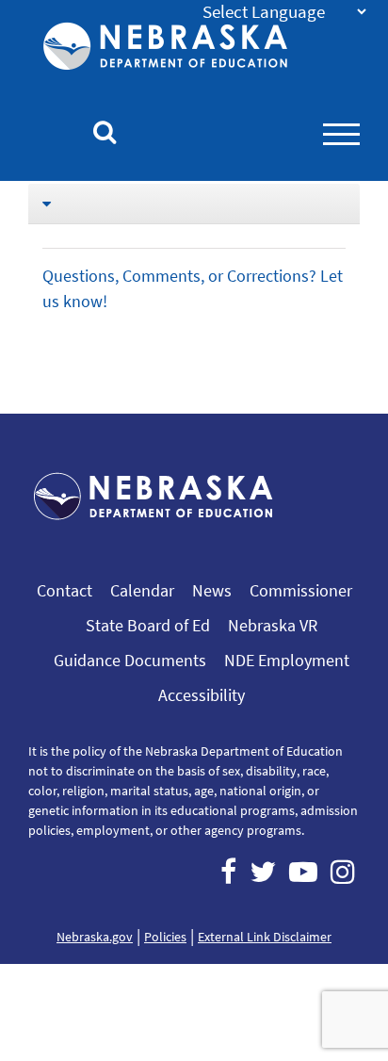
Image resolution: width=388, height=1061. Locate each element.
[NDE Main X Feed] (263, 871)
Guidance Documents (130, 660)
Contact (64, 590)
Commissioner (301, 590)
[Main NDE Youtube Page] (303, 871)
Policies (165, 936)
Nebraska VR (272, 625)
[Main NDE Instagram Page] (343, 871)
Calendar (142, 590)
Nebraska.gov (95, 936)
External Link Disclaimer (264, 936)
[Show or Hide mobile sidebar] (194, 203)
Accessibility (201, 695)
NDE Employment (286, 660)
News (212, 590)
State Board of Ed (148, 625)
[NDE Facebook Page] (228, 871)
